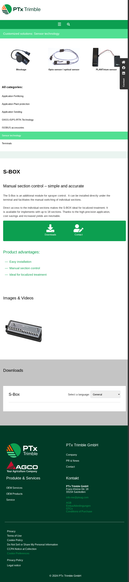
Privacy (11, 531)
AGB (68, 502)
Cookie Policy (15, 540)
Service (10, 499)
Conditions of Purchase (79, 511)
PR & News (72, 460)
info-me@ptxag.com (77, 497)
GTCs (69, 508)
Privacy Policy (15, 560)
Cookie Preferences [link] (18, 553)
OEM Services (14, 487)
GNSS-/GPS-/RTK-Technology (18, 119)
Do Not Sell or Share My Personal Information (32, 544)
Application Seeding (12, 111)
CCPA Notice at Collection (21, 549)
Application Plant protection (16, 104)
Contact (70, 466)
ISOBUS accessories (13, 127)
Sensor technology (11, 135)
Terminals (7, 143)
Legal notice (14, 565)
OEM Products (14, 493)
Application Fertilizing (12, 96)
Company (71, 454)
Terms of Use (14, 535)
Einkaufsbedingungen (78, 505)
